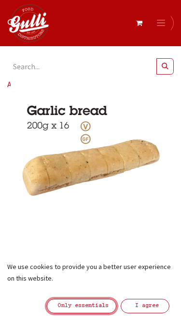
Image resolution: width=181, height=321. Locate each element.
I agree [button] (145, 306)
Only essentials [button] (81, 306)
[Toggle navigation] (163, 23)
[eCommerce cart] (139, 23)
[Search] (165, 66)
